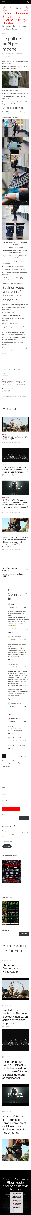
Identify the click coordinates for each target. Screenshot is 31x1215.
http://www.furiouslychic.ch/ (20, 629)
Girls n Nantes (19, 53)
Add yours (26, 594)
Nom (4, 787)
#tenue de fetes (24, 396)
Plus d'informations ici (17, 1206)
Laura (12, 604)
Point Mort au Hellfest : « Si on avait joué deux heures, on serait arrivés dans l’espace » (15, 469)
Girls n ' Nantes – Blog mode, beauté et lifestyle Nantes (15, 18)
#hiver (4, 396)
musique (5, 434)
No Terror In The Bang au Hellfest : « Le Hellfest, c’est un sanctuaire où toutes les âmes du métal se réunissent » (15, 504)
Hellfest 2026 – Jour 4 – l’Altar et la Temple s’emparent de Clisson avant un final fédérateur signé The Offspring (15, 542)
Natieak (13, 664)
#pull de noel (16, 396)
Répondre (10, 632)
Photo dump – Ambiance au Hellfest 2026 (14, 437)
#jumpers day (9, 396)
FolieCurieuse (15, 636)
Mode (4, 33)
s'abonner (7, 846)
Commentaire (6, 766)
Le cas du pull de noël (7, 388)
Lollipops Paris (15, 703)
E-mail (4, 794)
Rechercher (5, 815)
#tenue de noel (6, 398)
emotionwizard (15, 738)
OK (17, 1210)
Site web (4, 801)
